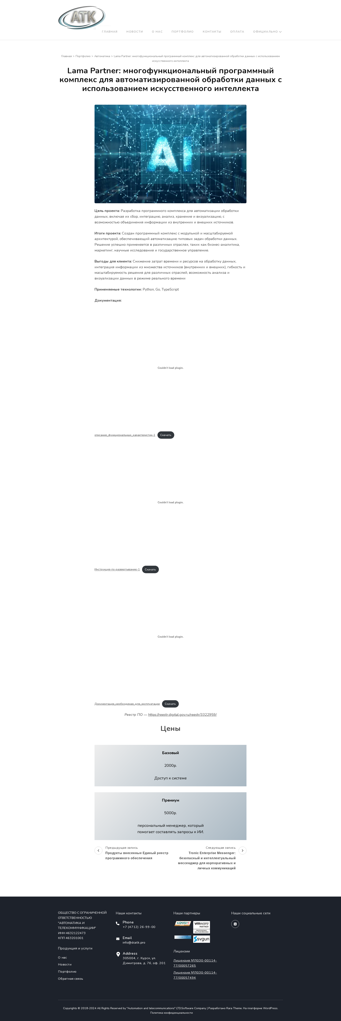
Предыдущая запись (136, 853)
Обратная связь (70, 979)
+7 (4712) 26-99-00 (139, 927)
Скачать (165, 435)
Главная (110, 32)
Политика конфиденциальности (171, 1013)
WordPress (270, 1008)
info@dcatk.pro (134, 942)
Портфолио (183, 32)
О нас (157, 32)
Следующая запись (207, 858)
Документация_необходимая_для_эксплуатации (127, 704)
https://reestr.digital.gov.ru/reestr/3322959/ (182, 714)
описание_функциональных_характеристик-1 (125, 435)
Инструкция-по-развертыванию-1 (117, 569)
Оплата (237, 32)
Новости (134, 32)
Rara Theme (234, 1008)
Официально (265, 32)
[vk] (235, 924)
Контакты (212, 32)
